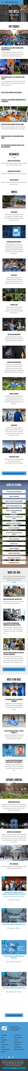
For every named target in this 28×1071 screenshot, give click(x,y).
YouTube (9, 1057)
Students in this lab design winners (14, 700)
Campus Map (4, 1039)
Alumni (2, 1037)
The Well (25, 2)
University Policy (5, 1044)
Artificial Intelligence (14, 241)
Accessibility (4, 1035)
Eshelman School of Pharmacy (14, 523)
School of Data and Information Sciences (14, 511)
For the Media (17, 1044)
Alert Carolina (17, 1035)
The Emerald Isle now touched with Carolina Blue (12, 48)
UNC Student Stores (18, 1049)
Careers (3, 1042)
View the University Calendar (14, 1015)
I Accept (14, 1068)
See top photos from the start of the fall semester (12, 146)
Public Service (14, 393)
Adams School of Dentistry (14, 558)
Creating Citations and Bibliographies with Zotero (14, 954)
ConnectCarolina (18, 1037)
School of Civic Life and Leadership (14, 501)
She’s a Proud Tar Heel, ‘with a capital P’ (14, 731)
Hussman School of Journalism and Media (14, 517)
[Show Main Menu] (2, 2)
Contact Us (16, 1039)
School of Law (14, 543)
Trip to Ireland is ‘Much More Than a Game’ (12, 137)
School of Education (14, 539)
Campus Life (14, 304)
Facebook (2, 1057)
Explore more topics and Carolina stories (14, 473)
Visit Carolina (14, 864)
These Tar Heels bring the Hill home (12, 124)
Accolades (14, 212)
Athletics (14, 275)
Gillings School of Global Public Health (14, 533)
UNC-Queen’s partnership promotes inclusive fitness (11, 624)
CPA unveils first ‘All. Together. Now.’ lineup (13, 78)
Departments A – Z (18, 1042)
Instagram (12, 1057)
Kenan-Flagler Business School (14, 506)
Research (14, 425)
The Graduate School (14, 562)
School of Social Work (14, 553)
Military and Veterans (14, 362)
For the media (14, 180)
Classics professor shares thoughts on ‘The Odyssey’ (14, 761)
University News (14, 457)
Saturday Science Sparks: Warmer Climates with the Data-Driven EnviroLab (14, 890)
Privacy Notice (17, 1065)
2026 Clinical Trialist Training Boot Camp (14, 922)
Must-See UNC (14, 572)
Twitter (5, 1057)
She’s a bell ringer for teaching (11, 92)
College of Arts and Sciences (14, 491)
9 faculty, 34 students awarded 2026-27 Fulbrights (13, 100)
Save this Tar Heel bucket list (12, 599)
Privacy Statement (5, 1049)
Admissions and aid (14, 802)
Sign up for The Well (14, 160)
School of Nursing (14, 548)
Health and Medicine (14, 334)
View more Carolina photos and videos (14, 669)
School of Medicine (14, 496)
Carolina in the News (14, 171)
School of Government (14, 528)
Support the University (14, 832)
